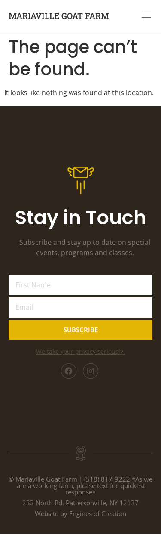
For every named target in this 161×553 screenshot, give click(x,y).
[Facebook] (68, 371)
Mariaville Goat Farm (59, 15)
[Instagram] (90, 371)
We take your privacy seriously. (80, 351)
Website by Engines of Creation (80, 513)
